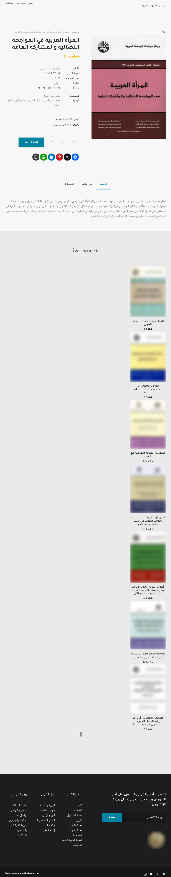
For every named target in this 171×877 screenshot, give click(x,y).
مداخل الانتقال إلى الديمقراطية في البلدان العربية (147, 389)
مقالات (37, 21)
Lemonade (33, 874)
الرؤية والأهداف (47, 805)
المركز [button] (113, 21)
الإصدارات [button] (100, 21)
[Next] (80, 734)
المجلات (78, 810)
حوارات (24, 21)
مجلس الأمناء (48, 810)
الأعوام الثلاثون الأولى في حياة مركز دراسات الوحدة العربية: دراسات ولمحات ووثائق (147, 590)
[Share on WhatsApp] (43, 157)
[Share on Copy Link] (35, 157)
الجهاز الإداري (48, 815)
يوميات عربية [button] (10, 21)
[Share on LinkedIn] (51, 157)
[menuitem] (29, 3)
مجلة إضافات (75, 825)
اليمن (52, 100)
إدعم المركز (9, 3)
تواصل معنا (21, 3)
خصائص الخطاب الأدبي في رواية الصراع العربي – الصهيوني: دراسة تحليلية (148, 721)
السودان (31, 100)
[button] (164, 32)
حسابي (30, 3)
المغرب (45, 100)
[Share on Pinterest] (59, 157)
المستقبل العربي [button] (80, 21)
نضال (38, 100)
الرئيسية (125, 21)
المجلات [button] (62, 21)
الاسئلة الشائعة (20, 805)
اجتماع (66, 32)
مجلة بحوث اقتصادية (76, 833)
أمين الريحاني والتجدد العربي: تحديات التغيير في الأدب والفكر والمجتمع (148, 521)
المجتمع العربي (20, 100)
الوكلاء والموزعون (18, 820)
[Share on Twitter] (67, 157)
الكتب (79, 805)
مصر (58, 100)
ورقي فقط (55, 96)
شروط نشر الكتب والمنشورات (18, 828)
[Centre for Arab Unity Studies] (159, 21)
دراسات (49, 21)
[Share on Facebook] (75, 157)
